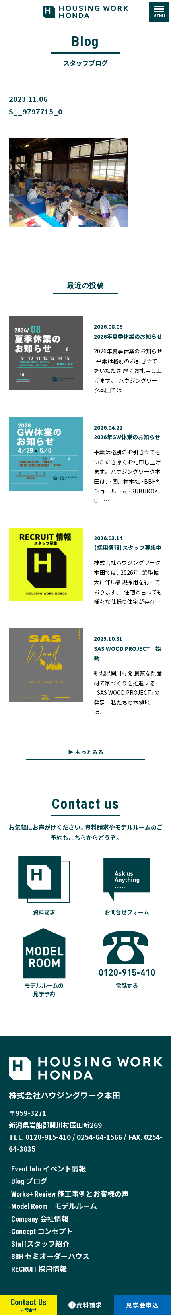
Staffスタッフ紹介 (40, 1244)
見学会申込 (142, 1305)
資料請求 (87, 1305)
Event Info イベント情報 (48, 1169)
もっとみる (89, 752)
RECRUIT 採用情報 (39, 1269)
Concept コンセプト (42, 1231)
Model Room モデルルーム (54, 1206)
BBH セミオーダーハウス (50, 1256)
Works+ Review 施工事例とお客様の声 (70, 1194)
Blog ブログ (29, 1181)
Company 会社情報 (39, 1219)
